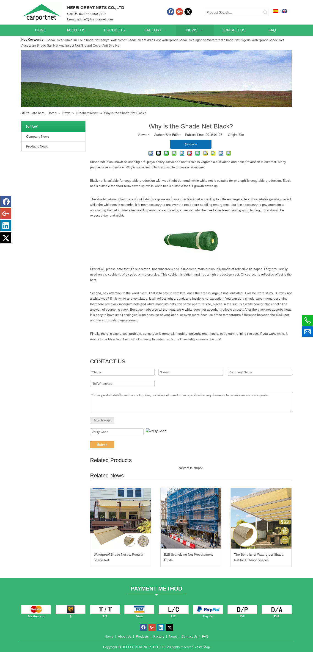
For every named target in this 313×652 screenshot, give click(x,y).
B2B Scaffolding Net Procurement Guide (188, 557)
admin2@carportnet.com (95, 19)
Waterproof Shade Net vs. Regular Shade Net (118, 557)
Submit (102, 444)
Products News (37, 146)
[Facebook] (170, 11)
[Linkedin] (5, 225)
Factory (158, 636)
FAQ (205, 636)
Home (109, 636)
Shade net (97, 162)
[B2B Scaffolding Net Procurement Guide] (191, 518)
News (173, 636)
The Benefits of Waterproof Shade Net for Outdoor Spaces (258, 557)
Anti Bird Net (111, 45)
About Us (124, 636)
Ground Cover (91, 45)
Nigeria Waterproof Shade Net (262, 40)
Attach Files (102, 420)
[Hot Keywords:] (265, 12)
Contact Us (189, 636)
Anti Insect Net (69, 45)
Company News (37, 136)
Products (142, 636)
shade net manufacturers (115, 199)
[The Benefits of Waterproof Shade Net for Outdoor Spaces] (261, 518)
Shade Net (55, 40)
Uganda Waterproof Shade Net (217, 40)
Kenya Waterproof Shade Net (121, 40)
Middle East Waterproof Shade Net (169, 40)
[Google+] (179, 11)
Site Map (203, 647)
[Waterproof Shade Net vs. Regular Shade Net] (120, 518)
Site (241, 135)
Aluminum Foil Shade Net (81, 40)
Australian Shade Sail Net (39, 45)
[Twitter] (188, 11)
